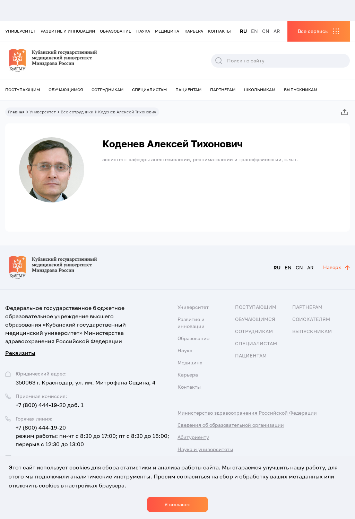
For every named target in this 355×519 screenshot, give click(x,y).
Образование (115, 31)
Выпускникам (300, 89)
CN (265, 31)
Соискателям (311, 319)
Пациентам (188, 89)
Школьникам (259, 89)
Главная (16, 111)
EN (254, 31)
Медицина (167, 31)
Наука (143, 31)
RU (243, 31)
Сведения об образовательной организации (231, 425)
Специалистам (149, 89)
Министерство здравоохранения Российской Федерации (247, 413)
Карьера (193, 31)
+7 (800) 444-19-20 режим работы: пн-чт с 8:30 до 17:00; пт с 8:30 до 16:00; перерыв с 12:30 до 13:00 (92, 436)
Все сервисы (313, 31)
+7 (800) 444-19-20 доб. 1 (50, 404)
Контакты (219, 31)
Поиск (218, 61)
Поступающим (22, 89)
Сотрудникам (107, 89)
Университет (20, 31)
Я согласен (177, 504)
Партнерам (222, 89)
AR (277, 31)
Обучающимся (66, 89)
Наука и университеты (205, 449)
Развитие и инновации (68, 31)
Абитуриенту (193, 437)
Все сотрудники (77, 111)
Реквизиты (20, 352)
